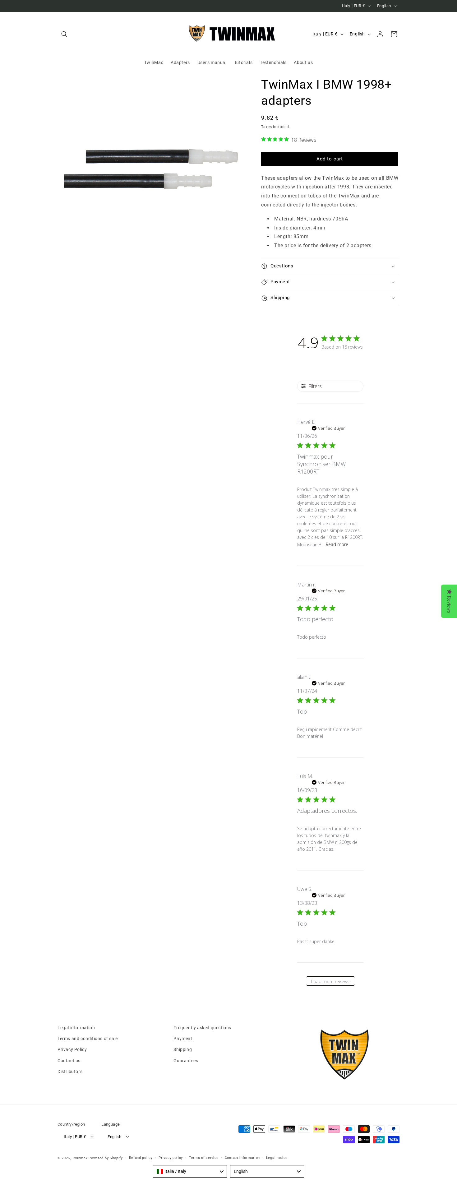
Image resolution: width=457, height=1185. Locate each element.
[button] (64, 34)
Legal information (76, 1027)
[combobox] (190, 1171)
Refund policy (141, 1158)
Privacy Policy (72, 1049)
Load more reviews (330, 981)
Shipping (182, 1049)
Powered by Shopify (106, 1158)
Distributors (70, 1071)
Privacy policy (171, 1158)
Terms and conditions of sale (88, 1038)
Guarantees (185, 1060)
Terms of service (204, 1158)
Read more (337, 544)
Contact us (69, 1060)
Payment (182, 1038)
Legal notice (277, 1158)
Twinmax (80, 1158)
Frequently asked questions (202, 1027)
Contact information (242, 1158)
